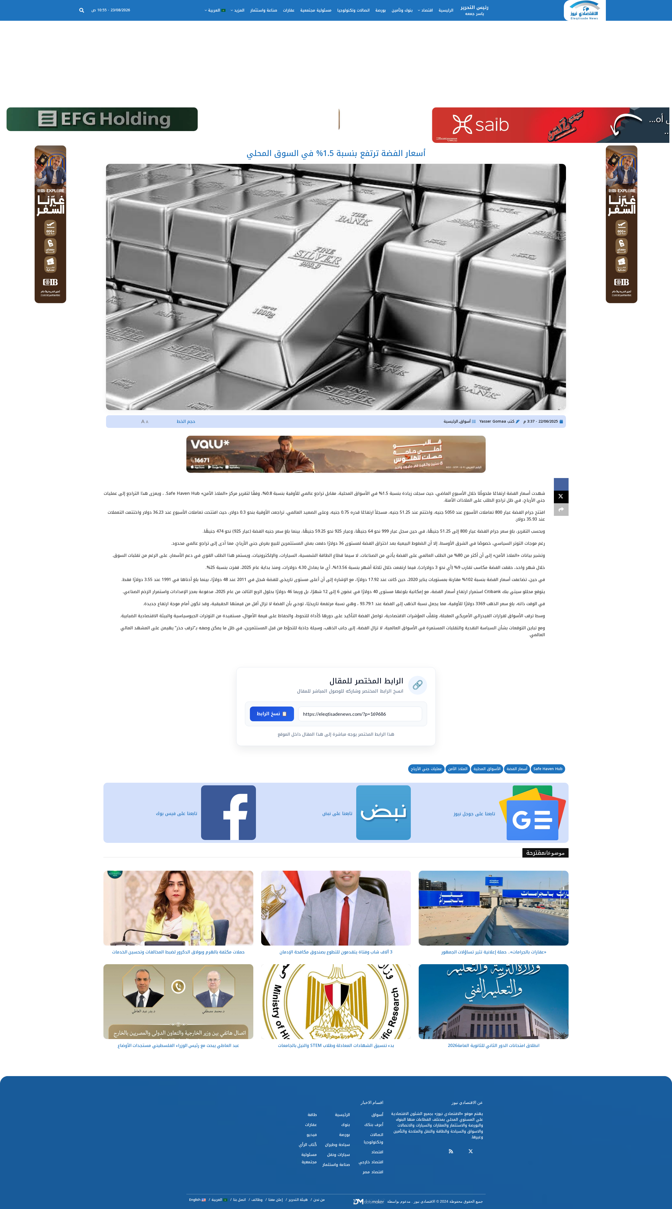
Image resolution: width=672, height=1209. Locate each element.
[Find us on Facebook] (480, 1151)
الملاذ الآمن (458, 768)
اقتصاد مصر (373, 1172)
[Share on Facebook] (561, 484)
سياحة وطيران (337, 1144)
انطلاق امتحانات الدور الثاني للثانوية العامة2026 (493, 1045)
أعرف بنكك (373, 1124)
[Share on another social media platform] (561, 509)
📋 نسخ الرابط (272, 713)
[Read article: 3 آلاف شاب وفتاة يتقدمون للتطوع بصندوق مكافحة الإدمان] (336, 908)
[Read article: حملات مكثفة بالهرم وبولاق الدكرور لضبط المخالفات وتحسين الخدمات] (178, 908)
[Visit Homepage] (585, 10)
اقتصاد (427, 10)
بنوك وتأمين (402, 10)
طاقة (312, 1114)
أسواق (465, 421)
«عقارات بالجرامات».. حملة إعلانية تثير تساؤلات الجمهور (493, 952)
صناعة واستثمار (263, 10)
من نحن (319, 1199)
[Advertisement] (336, 60)
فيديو (312, 1134)
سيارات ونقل (338, 1154)
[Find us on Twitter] (470, 1151)
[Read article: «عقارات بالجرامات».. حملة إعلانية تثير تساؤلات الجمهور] (494, 908)
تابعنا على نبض (337, 813)
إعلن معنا (275, 1199)
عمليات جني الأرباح (426, 768)
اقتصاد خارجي (371, 1162)
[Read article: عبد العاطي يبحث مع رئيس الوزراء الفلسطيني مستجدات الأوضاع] (178, 1001)
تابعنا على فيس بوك (176, 813)
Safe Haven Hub (548, 768)
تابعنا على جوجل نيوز (474, 814)
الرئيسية (446, 10)
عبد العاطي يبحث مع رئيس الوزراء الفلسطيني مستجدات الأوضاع (178, 1045)
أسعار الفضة (517, 768)
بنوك (345, 1124)
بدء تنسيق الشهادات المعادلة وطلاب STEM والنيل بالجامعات (336, 1045)
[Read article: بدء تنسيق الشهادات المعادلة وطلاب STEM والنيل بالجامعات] (336, 1001)
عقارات (289, 10)
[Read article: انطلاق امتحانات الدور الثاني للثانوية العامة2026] (494, 1001)
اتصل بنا (239, 1199)
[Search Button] (81, 10)
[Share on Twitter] (561, 497)
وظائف (256, 1199)
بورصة (380, 10)
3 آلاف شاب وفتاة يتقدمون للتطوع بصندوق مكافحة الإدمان (336, 952)
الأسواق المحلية (487, 768)
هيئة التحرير (298, 1199)
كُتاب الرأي (308, 1144)
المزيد (239, 10)
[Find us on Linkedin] (460, 1151)
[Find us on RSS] (451, 1151)
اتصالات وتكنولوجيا (353, 10)
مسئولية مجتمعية (316, 10)
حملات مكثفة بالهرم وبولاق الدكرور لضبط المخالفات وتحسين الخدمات (178, 952)
